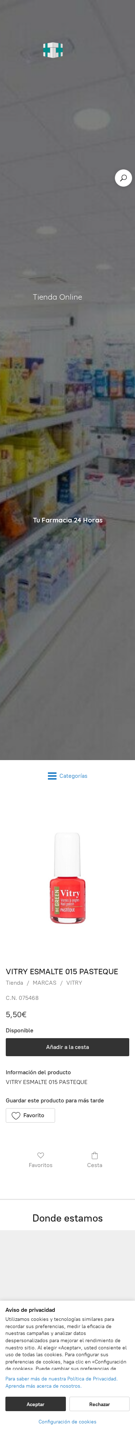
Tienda (14, 982)
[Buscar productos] (123, 178)
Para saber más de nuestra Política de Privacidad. (61, 1379)
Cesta (94, 1165)
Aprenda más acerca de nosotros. (43, 1386)
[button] (30, 1115)
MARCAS (45, 982)
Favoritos (41, 1165)
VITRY (74, 982)
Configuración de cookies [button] (67, 1422)
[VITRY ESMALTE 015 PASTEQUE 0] (67, 877)
